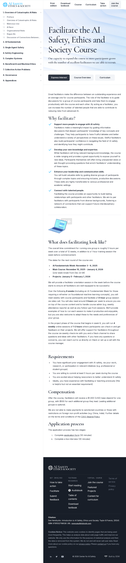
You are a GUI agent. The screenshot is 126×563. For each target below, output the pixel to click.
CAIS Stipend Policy (90, 416)
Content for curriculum (93, 498)
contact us (101, 544)
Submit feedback (54, 498)
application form (71, 435)
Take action (103, 4)
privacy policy (84, 544)
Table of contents (72, 497)
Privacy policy (112, 488)
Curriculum (91, 4)
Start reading (74, 485)
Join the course (115, 4)
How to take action (56, 484)
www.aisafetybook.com (81, 523)
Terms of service (113, 480)
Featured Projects (92, 489)
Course (78, 4)
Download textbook (65, 4)
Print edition (53, 4)
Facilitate (54, 491)
